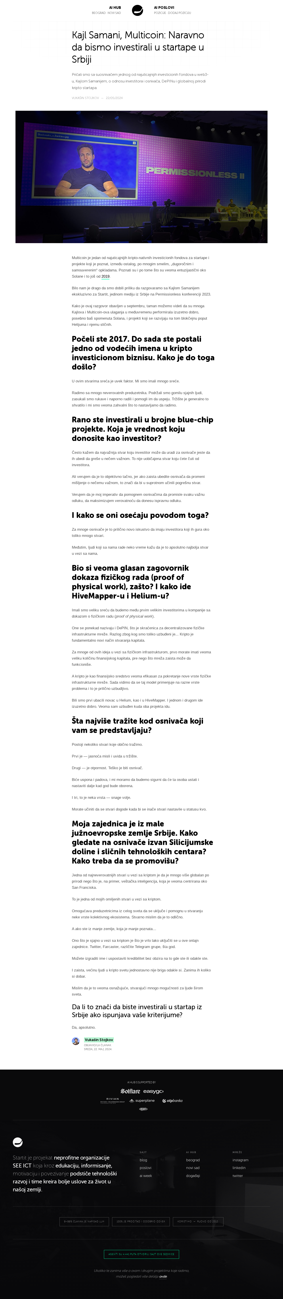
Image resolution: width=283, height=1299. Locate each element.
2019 (105, 276)
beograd (193, 1160)
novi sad (193, 1168)
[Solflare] (130, 1091)
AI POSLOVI (164, 8)
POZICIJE (160, 13)
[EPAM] (141, 1109)
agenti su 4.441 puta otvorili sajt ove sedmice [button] (141, 1254)
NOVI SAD (114, 13)
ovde (163, 1276)
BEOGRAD (99, 13)
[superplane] (143, 1101)
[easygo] (153, 1091)
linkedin (239, 1168)
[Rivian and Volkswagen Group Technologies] (114, 1101)
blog (143, 1160)
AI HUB (115, 8)
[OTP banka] (171, 1101)
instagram (241, 1160)
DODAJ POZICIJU (179, 13)
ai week (146, 1176)
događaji (193, 1176)
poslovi (145, 1168)
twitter (238, 1176)
